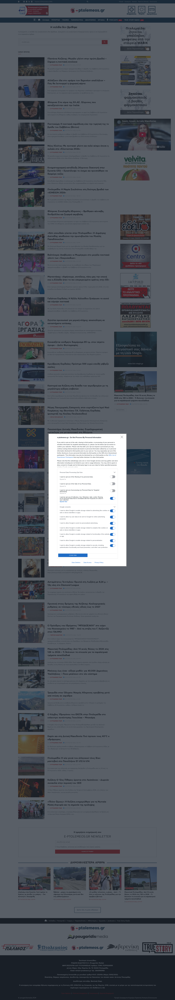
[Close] (122, 438)
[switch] (112, 476)
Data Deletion (76, 562)
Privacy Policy (99, 562)
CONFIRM (73, 555)
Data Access (87, 562)
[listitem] (87, 472)
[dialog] (87, 500)
